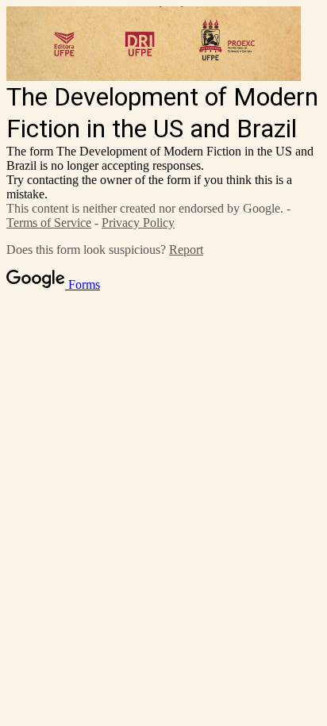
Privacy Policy (138, 222)
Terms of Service (48, 222)
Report (186, 249)
